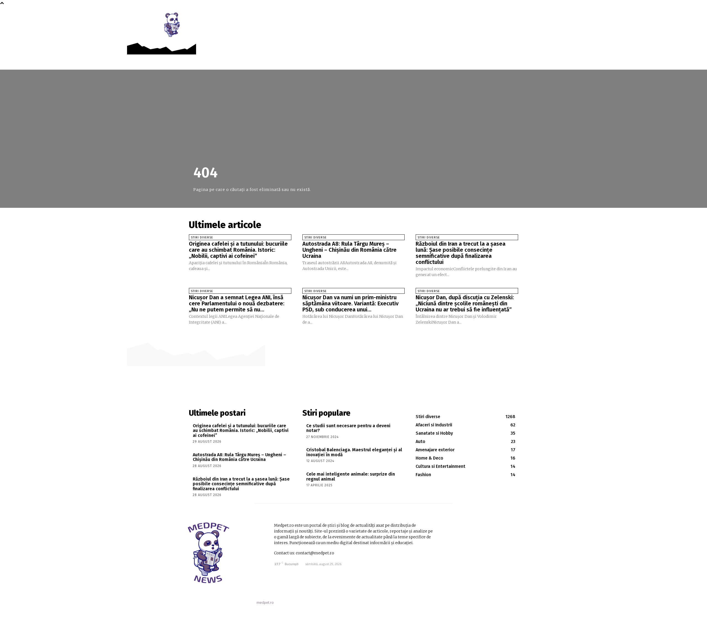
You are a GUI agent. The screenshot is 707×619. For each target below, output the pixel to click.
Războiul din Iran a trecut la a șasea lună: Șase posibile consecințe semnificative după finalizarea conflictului (460, 252)
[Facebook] (526, 17)
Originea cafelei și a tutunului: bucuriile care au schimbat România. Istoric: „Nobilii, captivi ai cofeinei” (238, 249)
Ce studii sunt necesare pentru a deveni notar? (348, 428)
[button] (538, 17)
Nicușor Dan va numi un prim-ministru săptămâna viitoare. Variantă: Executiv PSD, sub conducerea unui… (350, 303)
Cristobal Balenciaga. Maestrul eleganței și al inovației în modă (354, 452)
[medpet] (172, 25)
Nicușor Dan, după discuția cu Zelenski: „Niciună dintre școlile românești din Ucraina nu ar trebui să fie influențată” (465, 303)
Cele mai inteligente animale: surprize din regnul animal (350, 476)
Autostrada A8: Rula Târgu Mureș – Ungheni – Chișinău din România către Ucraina (349, 249)
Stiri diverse (202, 237)
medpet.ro (265, 602)
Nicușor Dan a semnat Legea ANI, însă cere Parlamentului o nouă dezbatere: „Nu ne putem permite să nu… (236, 303)
